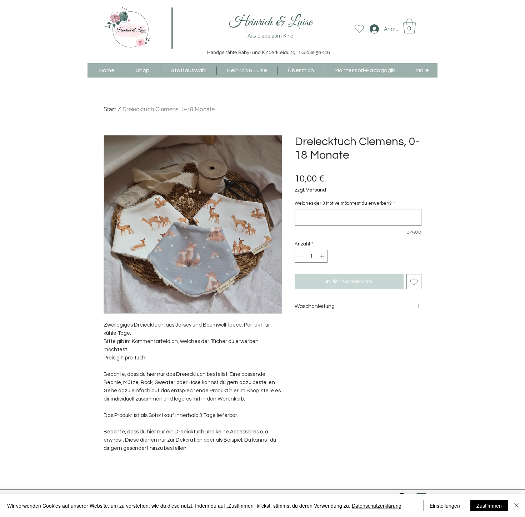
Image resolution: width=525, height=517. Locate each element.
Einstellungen (445, 505)
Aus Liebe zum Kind (271, 36)
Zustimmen (489, 505)
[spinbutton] (311, 256)
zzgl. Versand (310, 190)
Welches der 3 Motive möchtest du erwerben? (345, 203)
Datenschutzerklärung (376, 505)
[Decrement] (300, 256)
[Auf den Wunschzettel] (413, 281)
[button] (409, 26)
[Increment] (322, 256)
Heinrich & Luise (270, 22)
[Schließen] (516, 505)
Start (110, 109)
